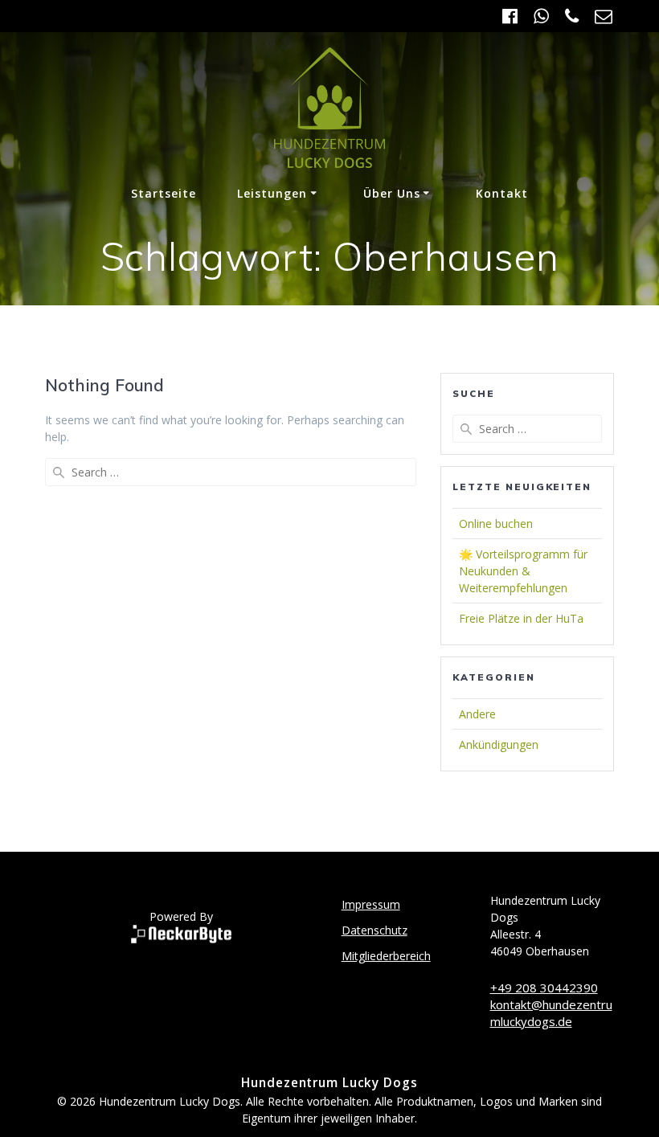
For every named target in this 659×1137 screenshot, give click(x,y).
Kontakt (502, 193)
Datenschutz (374, 930)
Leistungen (272, 193)
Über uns (391, 193)
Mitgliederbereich (386, 955)
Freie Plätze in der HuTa (521, 618)
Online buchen (496, 523)
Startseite (163, 193)
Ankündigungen (498, 744)
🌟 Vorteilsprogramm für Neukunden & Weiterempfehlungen (523, 570)
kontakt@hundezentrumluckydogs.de (551, 1012)
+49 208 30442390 (544, 988)
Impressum (371, 904)
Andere (477, 714)
